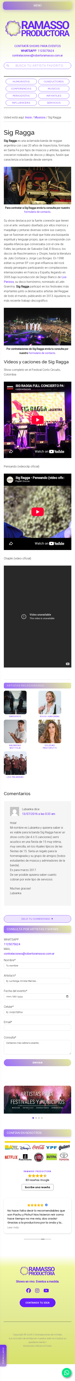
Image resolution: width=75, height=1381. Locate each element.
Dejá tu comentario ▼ (37, 919)
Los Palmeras (15, 777)
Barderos (15, 716)
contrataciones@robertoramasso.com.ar (37, 55)
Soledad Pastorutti (50, 746)
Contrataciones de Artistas (48, 1334)
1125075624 (46, 51)
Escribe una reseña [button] (37, 1187)
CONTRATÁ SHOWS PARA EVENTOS (37, 46)
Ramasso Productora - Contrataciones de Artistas (37, 28)
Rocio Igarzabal (50, 716)
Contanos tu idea (37, 1302)
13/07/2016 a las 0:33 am (38, 814)
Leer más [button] (13, 1227)
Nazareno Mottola (15, 746)
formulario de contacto (37, 211)
